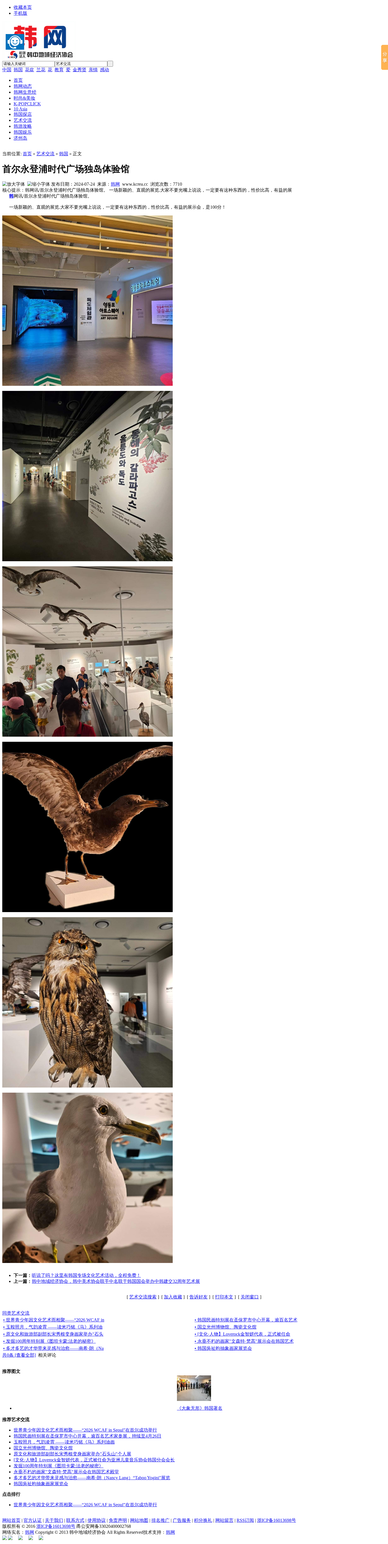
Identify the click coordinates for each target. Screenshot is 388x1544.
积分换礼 (203, 1520)
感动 (104, 69)
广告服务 (182, 1520)
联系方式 (75, 1520)
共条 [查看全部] (19, 1355)
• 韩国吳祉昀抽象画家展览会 (223, 1348)
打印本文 (224, 1296)
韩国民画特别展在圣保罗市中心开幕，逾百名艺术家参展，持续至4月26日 (87, 1436)
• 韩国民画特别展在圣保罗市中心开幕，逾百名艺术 (246, 1319)
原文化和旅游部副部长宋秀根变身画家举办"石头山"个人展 (72, 1453)
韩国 (18, 69)
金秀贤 (79, 69)
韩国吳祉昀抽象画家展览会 (41, 1483)
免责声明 (118, 1520)
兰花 (40, 69)
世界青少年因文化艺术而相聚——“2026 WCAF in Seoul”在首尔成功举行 (85, 1430)
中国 (6, 69)
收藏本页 (23, 7)
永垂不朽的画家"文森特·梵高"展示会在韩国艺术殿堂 (66, 1471)
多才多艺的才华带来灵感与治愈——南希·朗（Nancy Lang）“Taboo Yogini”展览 (92, 1477)
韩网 (115, 184)
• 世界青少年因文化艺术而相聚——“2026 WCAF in (53, 1319)
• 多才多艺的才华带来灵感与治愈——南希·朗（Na (53, 1348)
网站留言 (224, 1520)
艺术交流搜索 (143, 1296)
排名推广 (160, 1520)
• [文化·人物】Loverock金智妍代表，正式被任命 (242, 1334)
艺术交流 (45, 153)
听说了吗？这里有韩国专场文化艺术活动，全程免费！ (86, 1275)
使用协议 (96, 1520)
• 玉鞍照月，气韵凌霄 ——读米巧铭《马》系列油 (53, 1327)
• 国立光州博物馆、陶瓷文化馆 (225, 1327)
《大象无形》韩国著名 (199, 1408)
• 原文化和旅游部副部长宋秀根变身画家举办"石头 (53, 1334)
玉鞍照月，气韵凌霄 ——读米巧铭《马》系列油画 (64, 1442)
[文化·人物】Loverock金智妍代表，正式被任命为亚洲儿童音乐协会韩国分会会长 (94, 1459)
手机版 (20, 13)
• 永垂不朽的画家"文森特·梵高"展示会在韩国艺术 (244, 1341)
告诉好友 (198, 1296)
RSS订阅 (245, 1520)
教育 (59, 69)
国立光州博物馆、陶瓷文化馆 (43, 1447)
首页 (27, 153)
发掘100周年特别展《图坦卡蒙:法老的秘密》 (58, 1465)
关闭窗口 (250, 1296)
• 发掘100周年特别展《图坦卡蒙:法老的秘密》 (49, 1341)
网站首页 (11, 1520)
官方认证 (33, 1520)
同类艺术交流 (16, 1313)
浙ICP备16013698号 (276, 1520)
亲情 (93, 69)
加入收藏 (173, 1296)
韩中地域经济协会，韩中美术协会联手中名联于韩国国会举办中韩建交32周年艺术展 (116, 1281)
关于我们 (54, 1520)
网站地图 (139, 1520)
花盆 (29, 69)
